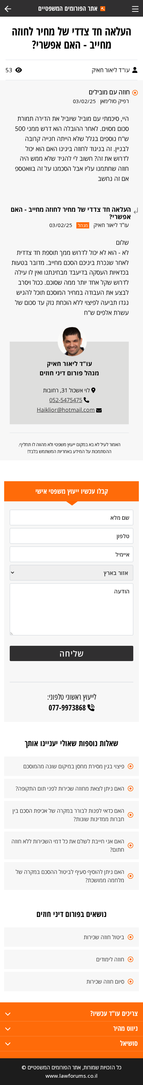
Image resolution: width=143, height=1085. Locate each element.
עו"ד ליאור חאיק (111, 70)
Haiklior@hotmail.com (66, 410)
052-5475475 (65, 400)
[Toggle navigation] (135, 8)
